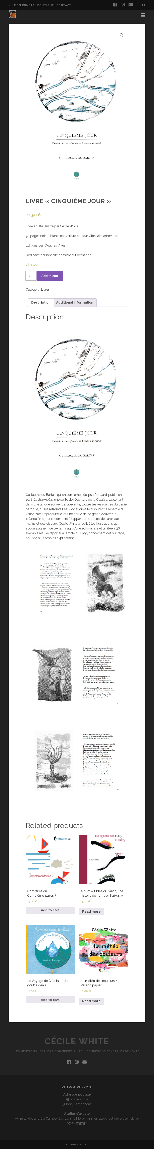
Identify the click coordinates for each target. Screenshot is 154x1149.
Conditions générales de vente (113, 1051)
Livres (45, 289)
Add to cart (49, 276)
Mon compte (24, 5)
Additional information (74, 302)
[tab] (41, 302)
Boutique (45, 5)
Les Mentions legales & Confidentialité (48, 1051)
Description (41, 302)
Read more (91, 911)
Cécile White (77, 1041)
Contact (63, 5)
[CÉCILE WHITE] (12, 16)
